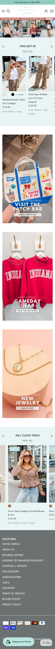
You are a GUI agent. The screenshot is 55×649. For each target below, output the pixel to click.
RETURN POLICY (11, 599)
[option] (27, 28)
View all (27, 51)
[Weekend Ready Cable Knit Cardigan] (14, 73)
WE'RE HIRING (11, 544)
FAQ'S (5, 582)
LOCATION (8, 588)
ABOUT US (8, 549)
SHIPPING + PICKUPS (14, 566)
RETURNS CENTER (12, 555)
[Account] (45, 11)
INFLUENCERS (10, 571)
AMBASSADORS (11, 577)
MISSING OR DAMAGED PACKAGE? (23, 560)
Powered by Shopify (41, 638)
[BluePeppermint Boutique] (27, 11)
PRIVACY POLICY (11, 604)
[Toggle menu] (3, 11)
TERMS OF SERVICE (13, 593)
